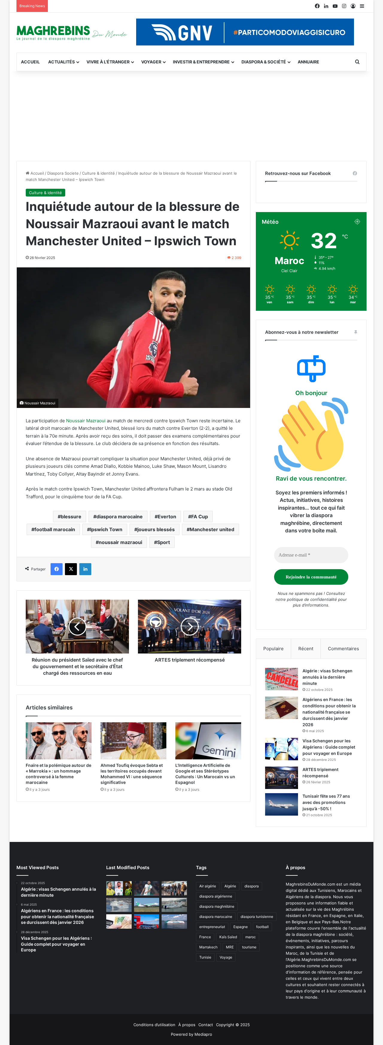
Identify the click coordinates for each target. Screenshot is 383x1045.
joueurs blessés (156, 529)
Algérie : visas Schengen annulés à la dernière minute (327, 677)
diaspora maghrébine (216, 906)
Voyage (226, 957)
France (205, 937)
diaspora (251, 886)
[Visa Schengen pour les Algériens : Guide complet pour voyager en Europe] (281, 749)
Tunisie (205, 957)
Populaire (273, 648)
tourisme (249, 947)
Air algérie (207, 886)
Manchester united (212, 529)
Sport (163, 542)
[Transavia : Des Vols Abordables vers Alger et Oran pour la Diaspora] (146, 905)
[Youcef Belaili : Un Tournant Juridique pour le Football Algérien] (146, 888)
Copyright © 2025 (233, 1024)
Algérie (230, 886)
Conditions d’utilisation (154, 1024)
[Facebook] (57, 569)
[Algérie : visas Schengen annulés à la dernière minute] (281, 679)
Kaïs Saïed (228, 937)
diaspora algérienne (215, 896)
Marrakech (208, 947)
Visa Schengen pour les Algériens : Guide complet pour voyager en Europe (329, 747)
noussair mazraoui (120, 542)
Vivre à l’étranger (108, 61)
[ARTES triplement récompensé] (281, 778)
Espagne (240, 926)
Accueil (30, 61)
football (262, 926)
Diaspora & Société (263, 61)
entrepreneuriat (212, 926)
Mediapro (203, 1034)
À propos (186, 1024)
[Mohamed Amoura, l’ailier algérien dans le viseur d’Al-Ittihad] (119, 888)
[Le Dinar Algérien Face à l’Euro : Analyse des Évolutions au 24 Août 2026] (119, 921)
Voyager (151, 61)
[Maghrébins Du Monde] (71, 33)
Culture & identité (98, 173)
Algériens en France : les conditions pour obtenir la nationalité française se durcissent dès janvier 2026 (329, 712)
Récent (305, 648)
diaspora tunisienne (257, 916)
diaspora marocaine (119, 517)
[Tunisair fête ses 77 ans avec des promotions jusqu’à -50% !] (281, 804)
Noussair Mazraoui (86, 421)
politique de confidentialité (312, 599)
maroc (250, 937)
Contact (205, 1024)
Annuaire (308, 61)
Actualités (61, 61)
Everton (167, 517)
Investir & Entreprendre (201, 61)
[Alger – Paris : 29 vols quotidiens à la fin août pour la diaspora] (146, 921)
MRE (230, 947)
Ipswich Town (106, 529)
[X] (71, 569)
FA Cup (199, 517)
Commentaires (343, 648)
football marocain (54, 529)
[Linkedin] (85, 569)
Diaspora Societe (63, 173)
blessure (71, 517)
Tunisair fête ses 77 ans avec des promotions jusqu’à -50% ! (326, 802)
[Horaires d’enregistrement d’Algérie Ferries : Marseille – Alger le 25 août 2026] (174, 905)
